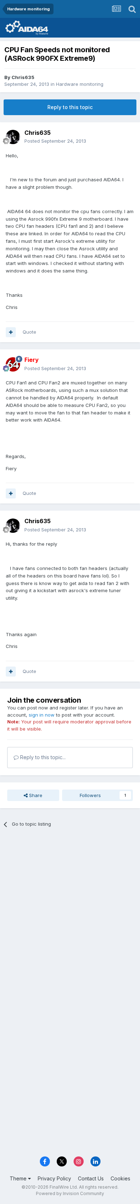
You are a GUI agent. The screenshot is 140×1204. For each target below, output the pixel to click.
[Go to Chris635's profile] (13, 137)
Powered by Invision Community (70, 1193)
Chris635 (22, 77)
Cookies (120, 1178)
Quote (29, 332)
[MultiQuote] (11, 332)
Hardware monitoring (79, 84)
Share (35, 795)
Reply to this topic (70, 107)
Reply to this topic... (42, 757)
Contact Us (91, 1178)
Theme (19, 1178)
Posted (55, 141)
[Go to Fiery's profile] (13, 364)
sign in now (42, 715)
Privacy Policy (54, 1178)
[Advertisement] (70, 909)
